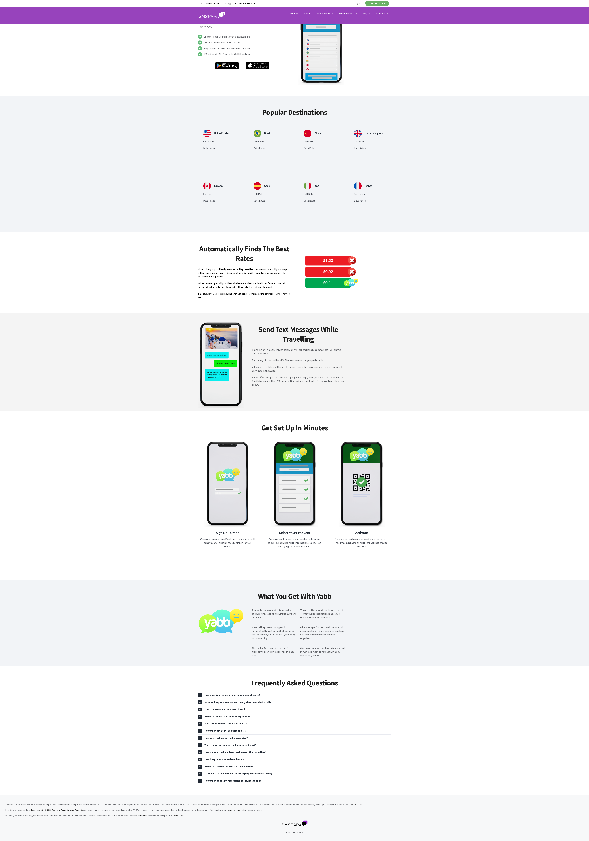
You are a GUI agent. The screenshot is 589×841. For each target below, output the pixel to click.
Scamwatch (178, 815)
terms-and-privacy (294, 832)
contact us (357, 804)
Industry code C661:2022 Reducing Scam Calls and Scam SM (56, 810)
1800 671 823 (212, 3)
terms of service (235, 810)
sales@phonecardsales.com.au (239, 3)
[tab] (294, 695)
